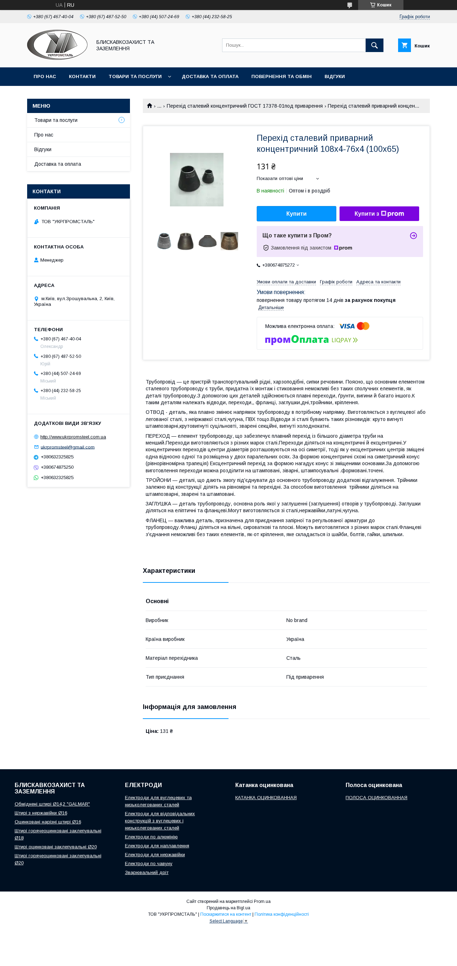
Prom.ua (262, 901)
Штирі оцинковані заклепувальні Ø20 (56, 846)
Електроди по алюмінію (151, 836)
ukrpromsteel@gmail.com (68, 446)
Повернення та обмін (281, 76)
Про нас (45, 76)
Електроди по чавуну (148, 863)
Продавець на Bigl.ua (228, 907)
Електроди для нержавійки (155, 854)
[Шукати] (374, 45)
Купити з (367, 214)
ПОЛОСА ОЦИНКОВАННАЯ (376, 797)
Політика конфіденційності (282, 914)
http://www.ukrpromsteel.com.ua (73, 437)
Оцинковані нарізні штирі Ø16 (48, 821)
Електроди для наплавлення (157, 845)
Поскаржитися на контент (225, 914)
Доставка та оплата (210, 76)
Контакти (82, 76)
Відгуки (335, 76)
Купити (296, 214)
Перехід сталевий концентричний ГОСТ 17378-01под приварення (245, 106)
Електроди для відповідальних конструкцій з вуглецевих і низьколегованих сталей (160, 821)
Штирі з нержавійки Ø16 (41, 813)
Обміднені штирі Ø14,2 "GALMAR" (52, 804)
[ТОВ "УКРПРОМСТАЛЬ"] (57, 58)
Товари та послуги (135, 76)
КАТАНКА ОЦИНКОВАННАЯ (266, 797)
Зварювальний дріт (147, 872)
